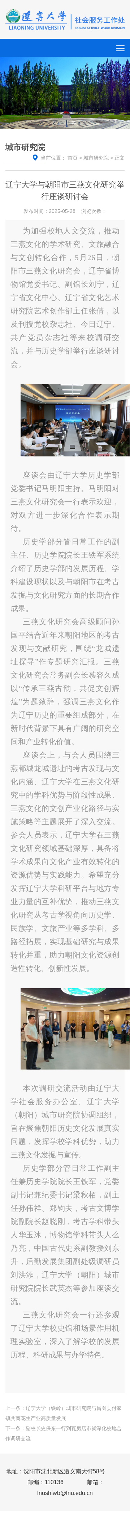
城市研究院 (96, 158)
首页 (73, 158)
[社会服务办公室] (65, 19)
